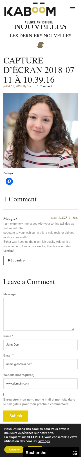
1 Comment (44, 86)
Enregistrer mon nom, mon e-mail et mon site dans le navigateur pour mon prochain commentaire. (39, 402)
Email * (8, 355)
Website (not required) (18, 375)
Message (9, 294)
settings (44, 441)
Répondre (16, 260)
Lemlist (8, 250)
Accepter (14, 449)
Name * (8, 336)
